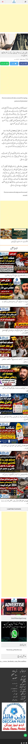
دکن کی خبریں (13, 241)
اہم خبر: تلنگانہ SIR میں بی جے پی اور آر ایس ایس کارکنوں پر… (16, 275)
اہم (21, 241)
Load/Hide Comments (14, 509)
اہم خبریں (18, 241)
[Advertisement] (14, 18)
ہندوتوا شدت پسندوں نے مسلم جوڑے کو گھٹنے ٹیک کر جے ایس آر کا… (15, 474)
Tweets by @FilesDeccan (14, 649)
